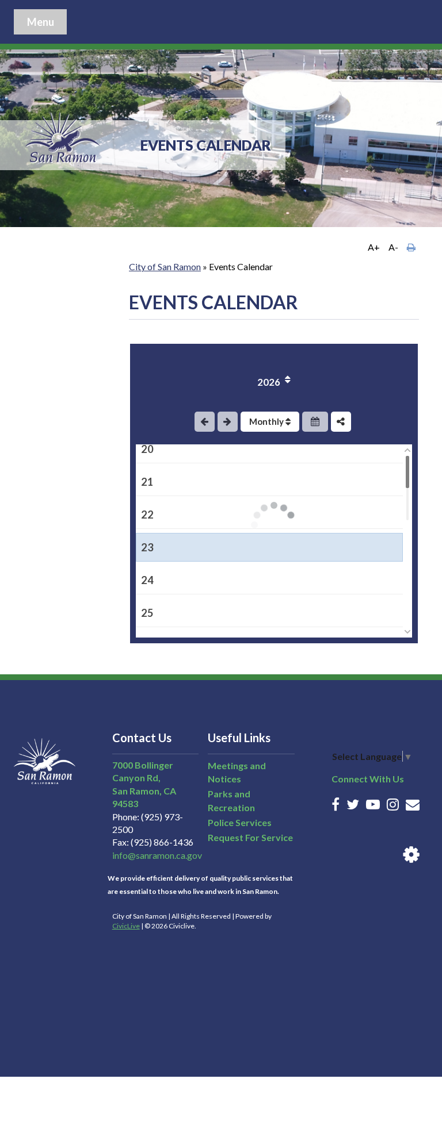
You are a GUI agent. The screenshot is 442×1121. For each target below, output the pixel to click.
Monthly (267, 421)
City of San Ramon (165, 266)
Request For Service (250, 837)
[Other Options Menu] (341, 422)
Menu (40, 22)
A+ (374, 246)
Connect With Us (368, 778)
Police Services (240, 822)
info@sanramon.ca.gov (157, 855)
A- (393, 246)
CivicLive (126, 926)
